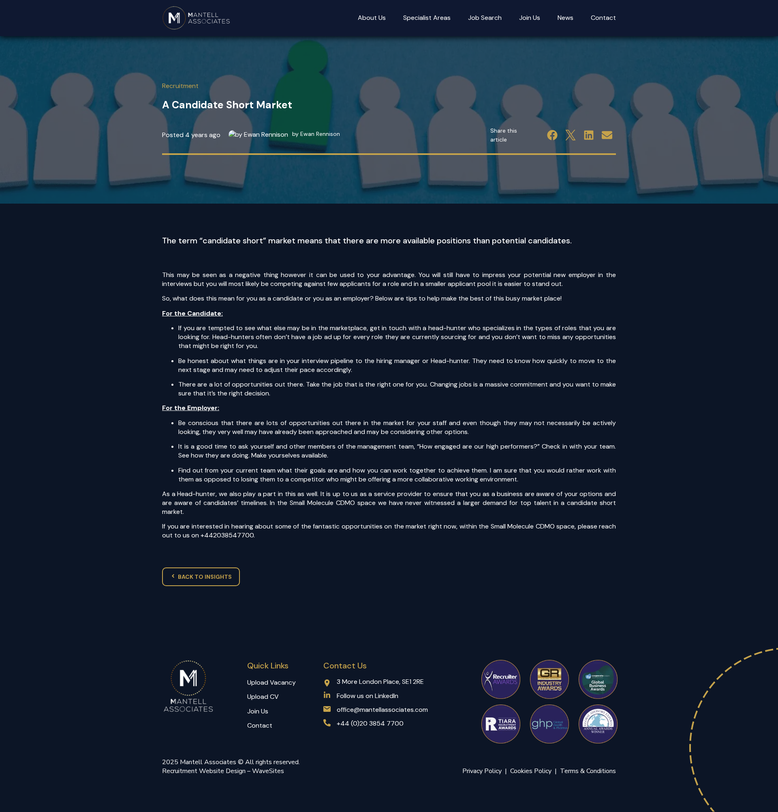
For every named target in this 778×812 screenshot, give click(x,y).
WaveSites (268, 771)
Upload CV (263, 696)
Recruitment (180, 86)
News (565, 17)
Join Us (529, 17)
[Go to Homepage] (196, 18)
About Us (372, 17)
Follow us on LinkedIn (367, 696)
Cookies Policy (532, 771)
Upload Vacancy (271, 682)
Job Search (485, 17)
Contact (603, 17)
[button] (552, 135)
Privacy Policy (482, 771)
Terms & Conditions (588, 771)
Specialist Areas (427, 17)
